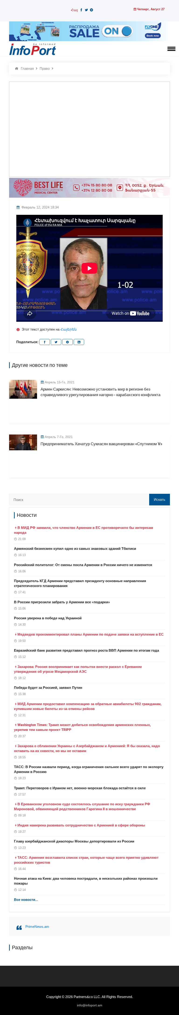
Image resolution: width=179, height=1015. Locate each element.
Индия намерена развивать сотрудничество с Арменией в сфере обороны (81, 825)
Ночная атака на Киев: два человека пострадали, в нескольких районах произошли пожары (86, 881)
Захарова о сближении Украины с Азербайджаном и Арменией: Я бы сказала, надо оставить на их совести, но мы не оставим (87, 748)
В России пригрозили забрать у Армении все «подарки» (62, 602)
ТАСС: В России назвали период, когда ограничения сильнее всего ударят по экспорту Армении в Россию (88, 769)
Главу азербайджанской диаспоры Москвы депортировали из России (74, 841)
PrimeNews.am (37, 927)
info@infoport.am (89, 1005)
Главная (27, 68)
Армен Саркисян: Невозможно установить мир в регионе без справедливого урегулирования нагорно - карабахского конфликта (100, 392)
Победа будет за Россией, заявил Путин (48, 687)
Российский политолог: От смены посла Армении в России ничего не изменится (83, 564)
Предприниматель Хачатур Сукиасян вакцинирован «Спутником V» (101, 444)
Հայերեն (68, 329)
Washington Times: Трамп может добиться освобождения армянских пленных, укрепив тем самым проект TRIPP (82, 727)
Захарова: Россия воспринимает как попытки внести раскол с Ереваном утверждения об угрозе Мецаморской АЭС (78, 669)
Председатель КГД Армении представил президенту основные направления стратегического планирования (80, 583)
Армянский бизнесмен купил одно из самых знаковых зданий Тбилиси (75, 548)
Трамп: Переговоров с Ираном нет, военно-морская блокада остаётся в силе (80, 788)
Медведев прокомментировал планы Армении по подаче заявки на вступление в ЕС (90, 634)
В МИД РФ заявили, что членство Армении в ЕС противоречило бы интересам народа (83, 530)
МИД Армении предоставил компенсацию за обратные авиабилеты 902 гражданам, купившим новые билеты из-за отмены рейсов (88, 706)
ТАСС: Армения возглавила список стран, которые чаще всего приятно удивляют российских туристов (86, 860)
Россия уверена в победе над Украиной (48, 618)
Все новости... (26, 899)
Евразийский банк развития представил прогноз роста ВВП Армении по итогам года (86, 650)
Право (45, 68)
